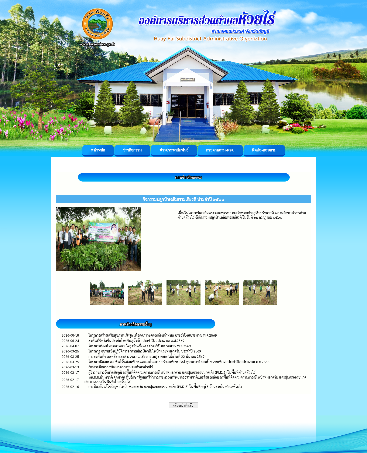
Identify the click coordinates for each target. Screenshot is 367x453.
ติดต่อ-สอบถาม (264, 149)
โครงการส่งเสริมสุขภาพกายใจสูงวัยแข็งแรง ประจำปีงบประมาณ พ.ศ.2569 (140, 346)
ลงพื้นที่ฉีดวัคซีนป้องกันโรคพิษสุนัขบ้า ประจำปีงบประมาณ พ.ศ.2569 (136, 340)
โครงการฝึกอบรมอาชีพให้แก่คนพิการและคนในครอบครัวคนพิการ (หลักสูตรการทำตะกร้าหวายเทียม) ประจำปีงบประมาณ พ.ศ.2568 (179, 361)
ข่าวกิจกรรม (132, 149)
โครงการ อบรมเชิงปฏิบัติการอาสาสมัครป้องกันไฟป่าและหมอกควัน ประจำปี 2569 (145, 351)
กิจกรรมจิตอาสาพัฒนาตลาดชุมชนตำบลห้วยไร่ (121, 367)
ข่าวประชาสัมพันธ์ (174, 149)
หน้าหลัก (98, 149)
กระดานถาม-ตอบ (220, 149)
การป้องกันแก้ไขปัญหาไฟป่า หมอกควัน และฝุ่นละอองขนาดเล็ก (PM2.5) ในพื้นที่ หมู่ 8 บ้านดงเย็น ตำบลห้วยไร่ (165, 386)
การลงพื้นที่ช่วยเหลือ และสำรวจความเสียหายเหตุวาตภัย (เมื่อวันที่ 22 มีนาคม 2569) (147, 356)
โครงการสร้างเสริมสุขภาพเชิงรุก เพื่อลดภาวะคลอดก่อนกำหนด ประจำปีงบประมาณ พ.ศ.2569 (153, 335)
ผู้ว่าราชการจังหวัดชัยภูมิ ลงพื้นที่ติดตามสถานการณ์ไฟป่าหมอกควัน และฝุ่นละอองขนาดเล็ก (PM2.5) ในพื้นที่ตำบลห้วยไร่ (172, 372)
